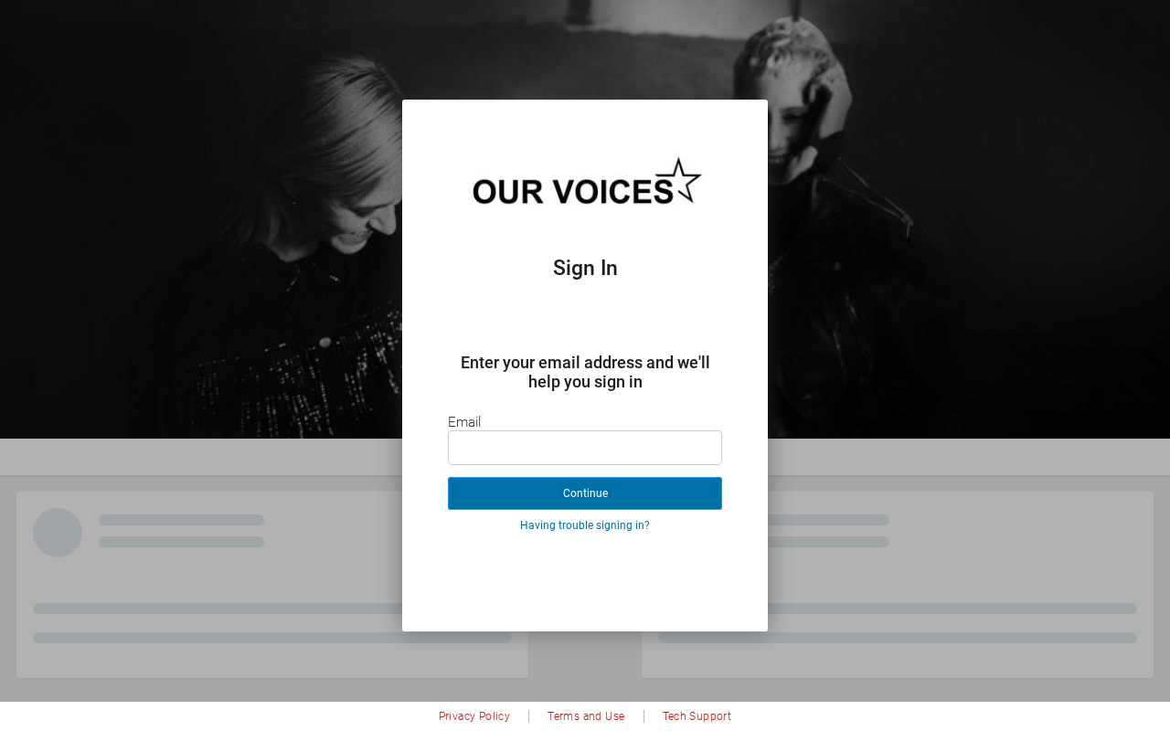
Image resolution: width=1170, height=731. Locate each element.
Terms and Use (586, 716)
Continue (585, 493)
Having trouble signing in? (585, 525)
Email (464, 422)
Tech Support (697, 716)
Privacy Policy (475, 716)
